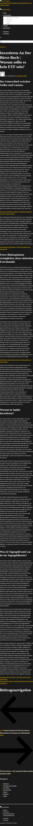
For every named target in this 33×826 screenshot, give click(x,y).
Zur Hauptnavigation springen (8, 3)
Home (5, 13)
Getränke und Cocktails (9, 786)
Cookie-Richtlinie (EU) (8, 815)
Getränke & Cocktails (12, 17)
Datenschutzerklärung (8, 813)
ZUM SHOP (6, 28)
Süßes (8, 23)
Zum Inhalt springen (23, 3)
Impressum (6, 811)
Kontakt (5, 25)
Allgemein (6, 783)
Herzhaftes (9, 19)
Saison (8, 21)
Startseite (6, 794)
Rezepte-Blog (7, 15)
